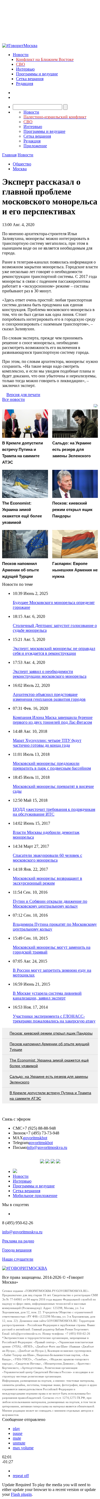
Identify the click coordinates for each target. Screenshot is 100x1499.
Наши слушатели (17, 1259)
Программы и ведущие (37, 74)
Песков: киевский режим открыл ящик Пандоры (51, 1033)
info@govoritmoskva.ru (47, 1147)
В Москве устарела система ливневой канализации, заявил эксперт (47, 995)
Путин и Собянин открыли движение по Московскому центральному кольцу (50, 903)
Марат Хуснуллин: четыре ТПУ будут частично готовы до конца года (47, 742)
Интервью (25, 69)
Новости (21, 54)
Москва (20, 168)
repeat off (21, 1475)
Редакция (24, 83)
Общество (22, 164)
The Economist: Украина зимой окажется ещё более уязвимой (49, 1063)
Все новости (13, 399)
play (16, 1428)
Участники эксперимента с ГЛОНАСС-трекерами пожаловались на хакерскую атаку (54, 1018)
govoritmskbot (35, 1138)
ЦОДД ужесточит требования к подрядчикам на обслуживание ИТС (54, 811)
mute (17, 1438)
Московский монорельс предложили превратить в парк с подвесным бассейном (52, 765)
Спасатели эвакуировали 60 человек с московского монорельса (47, 857)
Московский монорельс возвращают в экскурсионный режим (47, 880)
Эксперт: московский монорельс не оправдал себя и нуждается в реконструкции (54, 651)
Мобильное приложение (35, 1195)
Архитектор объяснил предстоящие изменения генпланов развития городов (49, 697)
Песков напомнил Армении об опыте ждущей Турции (49, 1047)
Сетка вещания (29, 78)
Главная (9, 155)
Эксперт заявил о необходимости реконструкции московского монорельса (49, 674)
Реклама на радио (18, 1241)
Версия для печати (23, 394)
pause (17, 1433)
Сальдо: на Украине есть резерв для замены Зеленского (49, 1079)
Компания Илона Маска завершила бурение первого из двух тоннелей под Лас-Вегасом (53, 720)
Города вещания (16, 1250)
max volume (23, 1448)
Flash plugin (21, 1494)
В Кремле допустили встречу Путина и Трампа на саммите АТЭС (50, 1096)
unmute (19, 1443)
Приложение (35, 146)
